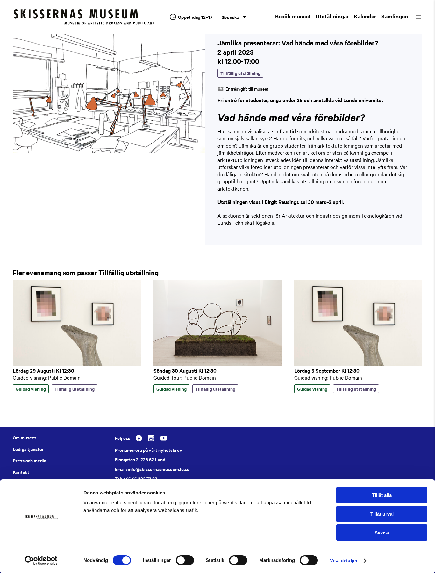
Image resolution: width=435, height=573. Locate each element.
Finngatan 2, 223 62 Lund (140, 459)
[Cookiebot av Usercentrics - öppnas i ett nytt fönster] (41, 560)
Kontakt (21, 472)
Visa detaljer (344, 560)
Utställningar (332, 16)
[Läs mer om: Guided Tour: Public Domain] (217, 363)
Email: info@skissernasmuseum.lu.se (152, 469)
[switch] (185, 560)
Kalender (365, 16)
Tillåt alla (382, 495)
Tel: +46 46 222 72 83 (136, 478)
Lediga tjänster (28, 449)
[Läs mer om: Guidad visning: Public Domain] (77, 363)
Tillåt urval (382, 514)
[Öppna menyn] (424, 16)
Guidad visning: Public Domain (47, 377)
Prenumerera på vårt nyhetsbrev (148, 450)
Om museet (24, 437)
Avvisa (381, 532)
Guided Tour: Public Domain (184, 377)
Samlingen (394, 16)
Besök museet (293, 16)
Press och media (29, 460)
